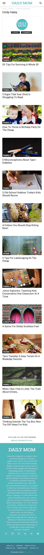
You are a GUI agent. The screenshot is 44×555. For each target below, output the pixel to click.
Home (4, 9)
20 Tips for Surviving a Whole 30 (20, 64)
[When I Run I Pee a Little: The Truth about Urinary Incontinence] (22, 376)
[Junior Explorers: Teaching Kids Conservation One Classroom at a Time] (22, 278)
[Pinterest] (19, 533)
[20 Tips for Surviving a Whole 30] (22, 52)
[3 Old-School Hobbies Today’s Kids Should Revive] (22, 180)
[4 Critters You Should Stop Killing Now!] (22, 212)
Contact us (34, 548)
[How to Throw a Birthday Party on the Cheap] (22, 114)
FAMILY (7, 60)
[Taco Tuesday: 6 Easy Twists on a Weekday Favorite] (22, 343)
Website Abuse (22, 548)
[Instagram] (12, 533)
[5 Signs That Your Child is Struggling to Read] (22, 81)
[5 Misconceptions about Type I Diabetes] (22, 147)
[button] (40, 3)
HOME (6, 220)
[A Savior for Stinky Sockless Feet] (22, 313)
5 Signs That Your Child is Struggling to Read (16, 96)
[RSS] (25, 533)
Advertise (19, 546)
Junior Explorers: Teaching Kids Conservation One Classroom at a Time (20, 293)
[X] (31, 533)
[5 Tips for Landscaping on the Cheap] (22, 245)
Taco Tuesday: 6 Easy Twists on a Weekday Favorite (21, 357)
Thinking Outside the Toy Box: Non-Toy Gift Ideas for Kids (21, 423)
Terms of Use (10, 548)
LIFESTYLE (8, 322)
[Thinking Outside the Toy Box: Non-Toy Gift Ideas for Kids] (22, 409)
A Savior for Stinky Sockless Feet (20, 326)
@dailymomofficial (22, 440)
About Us (10, 546)
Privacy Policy (30, 546)
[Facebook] (6, 533)
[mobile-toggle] (4, 3)
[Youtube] (38, 533)
